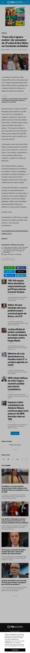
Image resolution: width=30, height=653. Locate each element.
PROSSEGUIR (15, 650)
